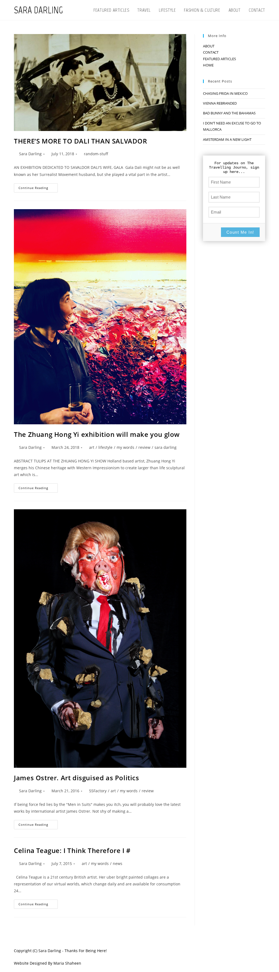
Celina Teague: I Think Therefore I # (72, 850)
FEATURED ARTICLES (219, 58)
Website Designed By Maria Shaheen (47, 963)
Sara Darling (30, 153)
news (117, 863)
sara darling (165, 447)
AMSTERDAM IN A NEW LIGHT (227, 139)
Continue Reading (38, 189)
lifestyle (105, 447)
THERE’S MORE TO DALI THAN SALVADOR (80, 140)
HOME (208, 65)
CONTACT (211, 52)
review (144, 447)
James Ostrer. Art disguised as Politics (76, 777)
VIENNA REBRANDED (220, 103)
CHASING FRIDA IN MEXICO (225, 93)
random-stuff (96, 153)
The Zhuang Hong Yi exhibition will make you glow (97, 434)
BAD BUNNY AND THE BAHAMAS (229, 113)
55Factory (98, 790)
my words (125, 447)
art (91, 447)
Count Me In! (240, 232)
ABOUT (208, 46)
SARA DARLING (38, 10)
